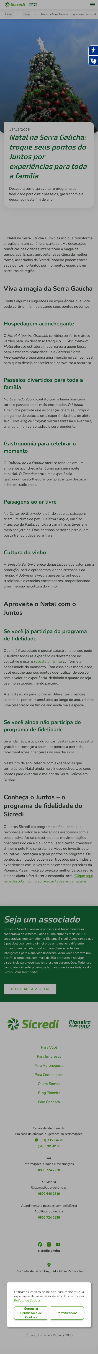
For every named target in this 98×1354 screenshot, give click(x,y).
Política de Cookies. (27, 1300)
